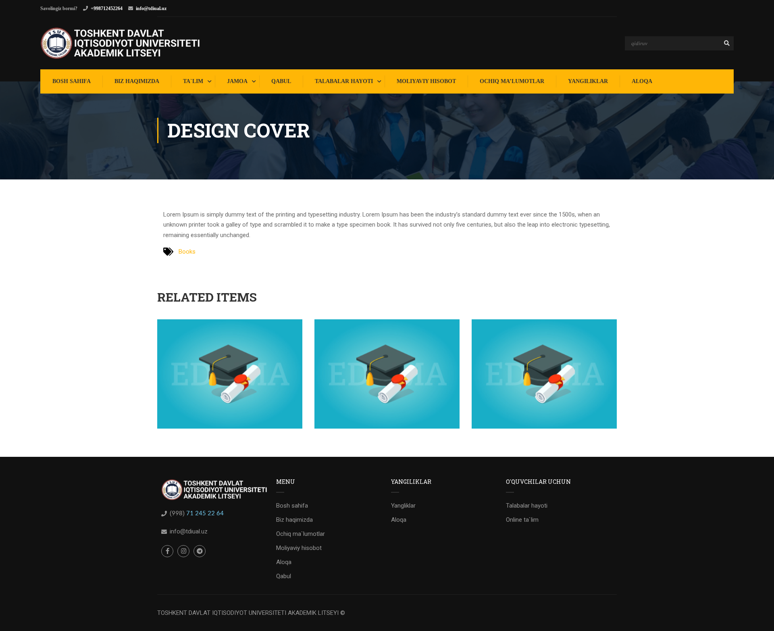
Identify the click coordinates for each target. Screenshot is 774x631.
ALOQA (642, 81)
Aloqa (283, 562)
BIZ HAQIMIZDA (136, 81)
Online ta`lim (522, 519)
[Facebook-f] (167, 551)
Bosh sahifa (292, 505)
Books (187, 251)
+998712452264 (107, 8)
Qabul (283, 576)
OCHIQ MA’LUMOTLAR (512, 81)
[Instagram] (183, 551)
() (178, 513)
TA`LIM (193, 81)
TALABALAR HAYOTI (344, 81)
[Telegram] (200, 551)
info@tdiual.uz (151, 8)
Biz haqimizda (294, 519)
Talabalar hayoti (526, 505)
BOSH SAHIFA (71, 81)
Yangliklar (403, 505)
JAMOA (237, 81)
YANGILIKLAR (588, 81)
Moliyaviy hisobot (299, 548)
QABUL (281, 81)
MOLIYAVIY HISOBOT (426, 81)
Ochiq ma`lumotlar (300, 533)
